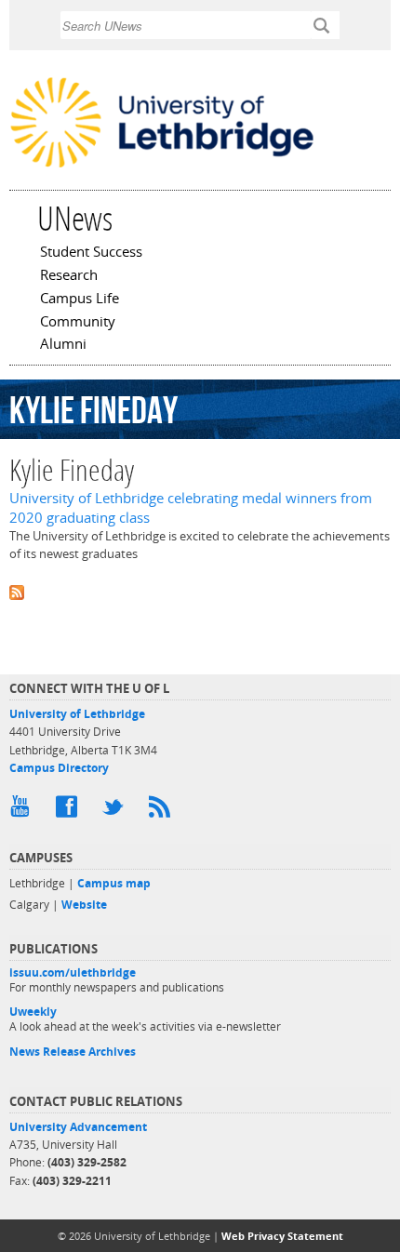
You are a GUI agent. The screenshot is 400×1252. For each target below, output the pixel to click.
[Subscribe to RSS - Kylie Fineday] (200, 591)
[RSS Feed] (163, 811)
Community (77, 322)
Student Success (91, 253)
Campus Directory (59, 768)
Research (69, 276)
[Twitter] (116, 811)
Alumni (63, 345)
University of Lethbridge (77, 714)
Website (84, 905)
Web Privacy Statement (282, 1236)
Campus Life (79, 299)
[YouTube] (23, 811)
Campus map (114, 883)
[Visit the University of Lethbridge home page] (161, 166)
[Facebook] (70, 811)
